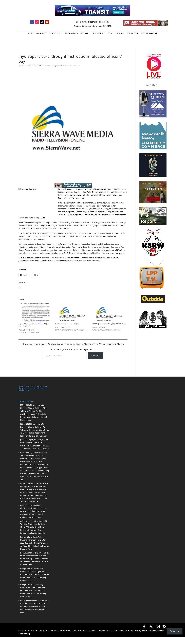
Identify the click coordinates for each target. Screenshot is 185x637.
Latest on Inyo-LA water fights (67, 323)
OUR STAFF (119, 33)
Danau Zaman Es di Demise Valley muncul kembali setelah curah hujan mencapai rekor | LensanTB (34, 556)
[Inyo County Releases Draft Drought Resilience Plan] (35, 312)
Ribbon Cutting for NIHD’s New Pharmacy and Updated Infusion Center (32, 514)
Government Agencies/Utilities (55, 66)
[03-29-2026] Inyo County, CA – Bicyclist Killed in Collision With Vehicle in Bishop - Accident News (34, 427)
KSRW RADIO (98, 33)
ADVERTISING (132, 33)
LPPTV (109, 33)
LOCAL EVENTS (71, 33)
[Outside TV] (153, 302)
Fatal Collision (43, 448)
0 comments (75, 66)
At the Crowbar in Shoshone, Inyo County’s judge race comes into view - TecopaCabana (34, 486)
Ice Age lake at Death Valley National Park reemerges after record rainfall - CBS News (33, 587)
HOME (31, 33)
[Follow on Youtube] (47, 22)
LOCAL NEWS (41, 33)
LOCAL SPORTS (56, 33)
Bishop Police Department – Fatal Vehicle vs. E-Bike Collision (34, 417)
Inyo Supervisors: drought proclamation (109, 323)
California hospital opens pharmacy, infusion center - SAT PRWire (33, 508)
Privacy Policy (141, 630)
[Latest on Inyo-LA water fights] (72, 312)
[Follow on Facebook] (32, 22)
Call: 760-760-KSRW (148, 33)
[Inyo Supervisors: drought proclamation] (109, 312)
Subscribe (95, 355)
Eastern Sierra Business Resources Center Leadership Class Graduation (32, 530)
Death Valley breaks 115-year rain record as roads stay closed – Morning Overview (34, 603)
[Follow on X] (42, 22)
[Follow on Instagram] (37, 22)
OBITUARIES (85, 33)
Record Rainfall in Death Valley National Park (33, 609)
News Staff (25, 66)
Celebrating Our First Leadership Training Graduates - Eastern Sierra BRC (34, 524)
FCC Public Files (152, 85)
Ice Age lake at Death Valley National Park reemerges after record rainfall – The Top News (33, 571)
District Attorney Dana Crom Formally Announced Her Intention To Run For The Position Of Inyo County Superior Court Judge (34, 495)
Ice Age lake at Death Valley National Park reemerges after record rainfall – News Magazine (34, 540)
